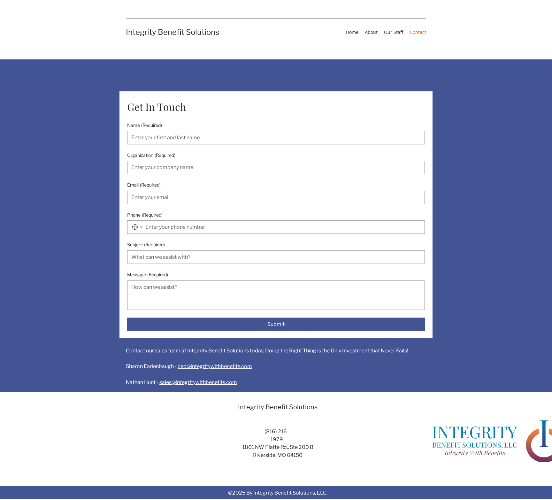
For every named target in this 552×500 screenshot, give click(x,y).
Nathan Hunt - (142, 382)
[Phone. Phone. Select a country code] (137, 227)
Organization (151, 155)
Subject (146, 244)
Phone (145, 215)
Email (144, 185)
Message (147, 274)
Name (144, 125)
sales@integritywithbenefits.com (198, 382)
